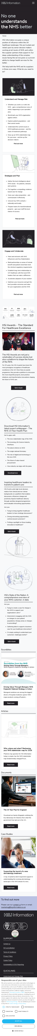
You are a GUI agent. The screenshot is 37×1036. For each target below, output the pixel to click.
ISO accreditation (9, 948)
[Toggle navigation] (33, 3)
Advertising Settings (12, 1001)
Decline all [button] (18, 1026)
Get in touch (18, 388)
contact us (17, 905)
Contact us (6, 944)
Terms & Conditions (9, 952)
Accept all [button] (18, 1021)
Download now (13, 473)
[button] (18, 1032)
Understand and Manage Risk (13, 976)
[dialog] (18, 1006)
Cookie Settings (13, 1003)
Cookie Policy (7, 960)
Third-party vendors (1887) (16, 992)
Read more (12, 703)
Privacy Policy (8, 956)
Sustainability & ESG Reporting (13, 964)
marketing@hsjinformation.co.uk (13, 907)
